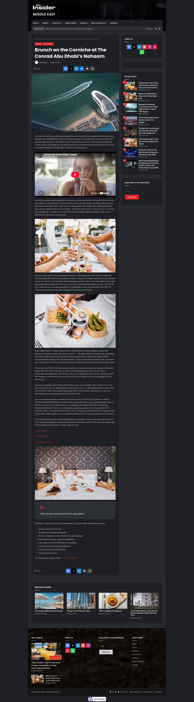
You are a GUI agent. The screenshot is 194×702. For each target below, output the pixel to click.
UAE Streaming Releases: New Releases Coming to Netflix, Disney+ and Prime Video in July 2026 (149, 164)
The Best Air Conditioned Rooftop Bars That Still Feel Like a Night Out (149, 130)
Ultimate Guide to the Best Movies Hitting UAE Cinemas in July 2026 (148, 152)
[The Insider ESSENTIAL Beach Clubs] (49, 601)
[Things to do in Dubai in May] (81, 601)
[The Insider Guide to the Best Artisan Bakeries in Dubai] (131, 142)
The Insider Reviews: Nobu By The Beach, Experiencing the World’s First (144, 613)
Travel (45, 23)
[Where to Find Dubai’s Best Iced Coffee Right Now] (131, 97)
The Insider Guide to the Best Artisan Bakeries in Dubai (148, 141)
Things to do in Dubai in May (78, 611)
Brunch (54, 39)
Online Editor (43, 62)
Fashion (83, 23)
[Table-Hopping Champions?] (113, 601)
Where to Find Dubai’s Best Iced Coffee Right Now (148, 96)
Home (38, 39)
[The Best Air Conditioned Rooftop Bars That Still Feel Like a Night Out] (131, 131)
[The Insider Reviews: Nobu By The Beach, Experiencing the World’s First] (145, 601)
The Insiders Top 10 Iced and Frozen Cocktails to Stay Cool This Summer (148, 85)
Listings (113, 23)
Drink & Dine (70, 23)
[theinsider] (44, 9)
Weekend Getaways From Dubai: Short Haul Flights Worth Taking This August (73, 29)
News (35, 23)
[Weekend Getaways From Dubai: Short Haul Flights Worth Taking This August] (131, 107)
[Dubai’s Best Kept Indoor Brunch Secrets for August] (131, 120)
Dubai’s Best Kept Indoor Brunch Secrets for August (149, 119)
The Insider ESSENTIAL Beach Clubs (49, 611)
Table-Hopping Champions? (110, 611)
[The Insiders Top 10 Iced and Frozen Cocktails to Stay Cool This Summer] (131, 86)
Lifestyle (57, 23)
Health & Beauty (98, 23)
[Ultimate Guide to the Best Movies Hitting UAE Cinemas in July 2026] (131, 153)
